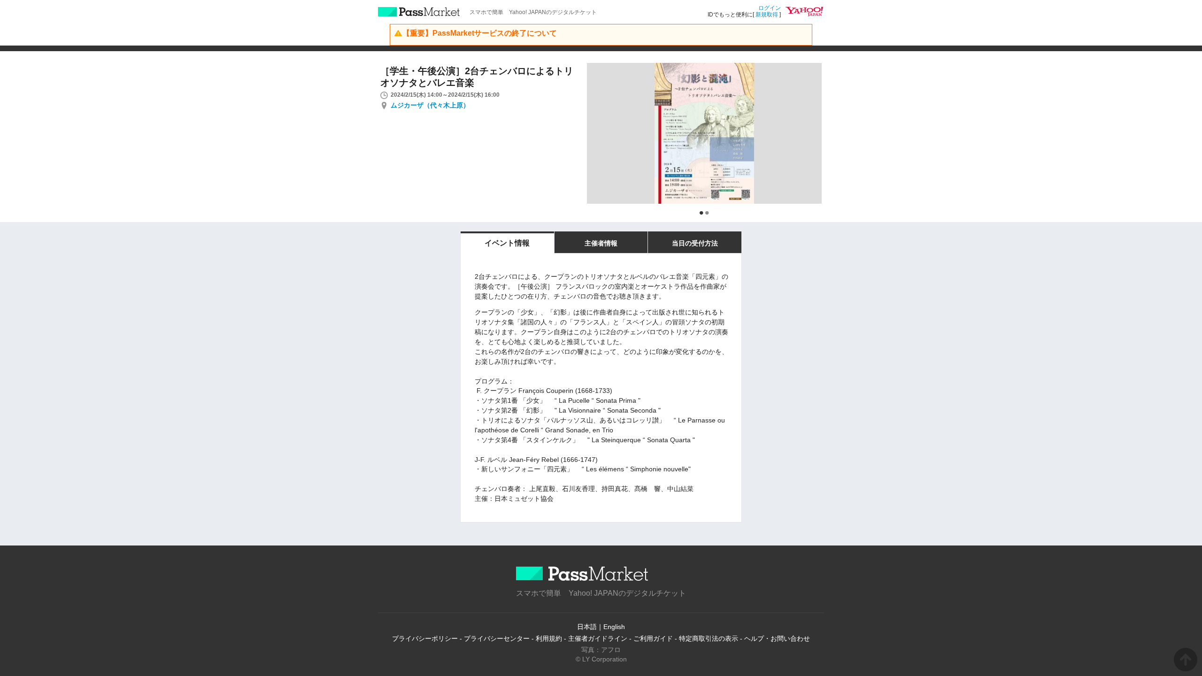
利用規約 (549, 638)
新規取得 (766, 14)
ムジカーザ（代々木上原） (430, 105)
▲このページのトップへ (1185, 659)
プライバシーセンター (497, 638)
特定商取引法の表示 (708, 638)
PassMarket (419, 11)
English (614, 626)
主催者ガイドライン (597, 638)
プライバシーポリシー (425, 638)
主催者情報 (601, 243)
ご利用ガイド (653, 638)
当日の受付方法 (695, 243)
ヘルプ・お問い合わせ (777, 638)
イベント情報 (507, 243)
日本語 (587, 626)
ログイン (769, 8)
